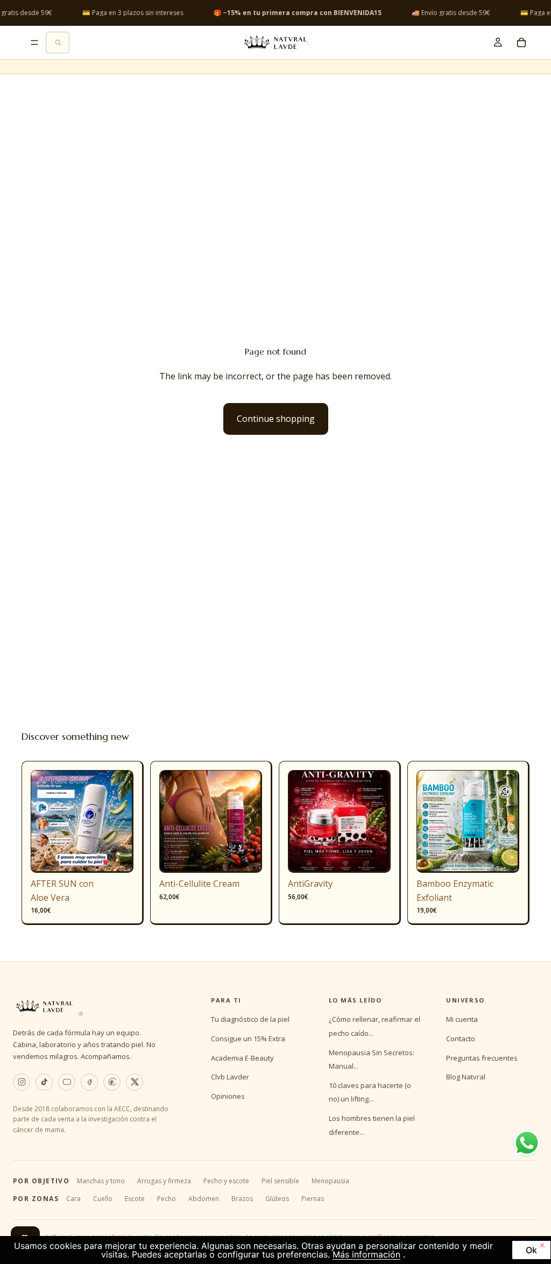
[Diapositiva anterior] (42, 822)
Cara (73, 1198)
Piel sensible (280, 1180)
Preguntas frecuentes (482, 1058)
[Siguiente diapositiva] (121, 822)
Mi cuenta (462, 1019)
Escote (135, 1198)
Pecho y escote (226, 1180)
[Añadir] (116, 856)
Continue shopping (276, 419)
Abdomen (203, 1198)
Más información (366, 1254)
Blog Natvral (465, 1077)
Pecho (166, 1198)
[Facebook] (89, 1082)
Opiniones (228, 1096)
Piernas (312, 1198)
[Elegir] (245, 856)
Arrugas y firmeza (164, 1180)
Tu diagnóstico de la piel (250, 1019)
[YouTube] (66, 1082)
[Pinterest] (112, 1082)
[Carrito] (521, 42)
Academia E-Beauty (242, 1058)
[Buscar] (57, 42)
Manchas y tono (101, 1180)
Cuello (102, 1198)
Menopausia (330, 1180)
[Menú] (34, 42)
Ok (531, 1250)
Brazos (242, 1198)
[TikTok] (44, 1082)
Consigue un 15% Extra (248, 1038)
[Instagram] (21, 1082)
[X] (134, 1082)
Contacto (460, 1038)
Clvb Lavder (230, 1077)
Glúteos (277, 1198)
